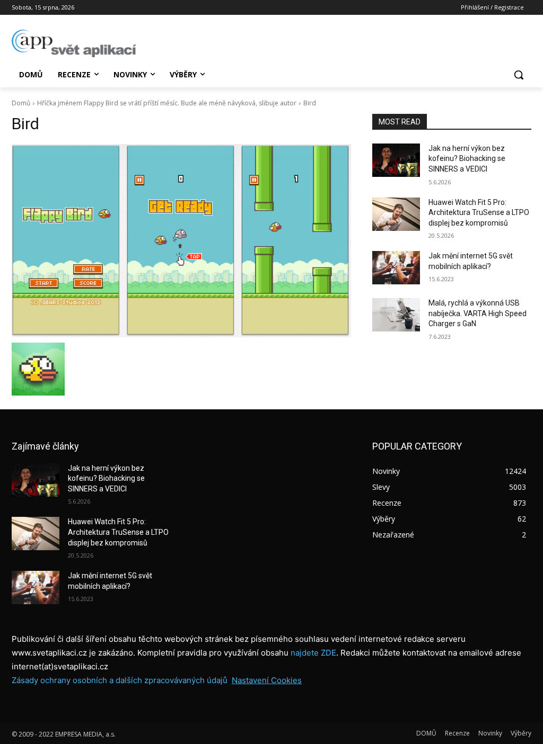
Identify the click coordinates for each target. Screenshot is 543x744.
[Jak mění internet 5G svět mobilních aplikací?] (396, 267)
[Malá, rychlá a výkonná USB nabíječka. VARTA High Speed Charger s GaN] (396, 314)
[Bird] (181, 240)
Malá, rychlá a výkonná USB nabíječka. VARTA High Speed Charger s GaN (477, 313)
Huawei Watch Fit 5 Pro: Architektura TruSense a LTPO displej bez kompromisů (478, 212)
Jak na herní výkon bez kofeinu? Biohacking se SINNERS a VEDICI (466, 158)
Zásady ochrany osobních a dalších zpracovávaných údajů (119, 680)
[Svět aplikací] (74, 43)
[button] (518, 74)
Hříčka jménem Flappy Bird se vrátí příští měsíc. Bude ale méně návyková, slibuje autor (166, 102)
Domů (21, 102)
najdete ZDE (313, 653)
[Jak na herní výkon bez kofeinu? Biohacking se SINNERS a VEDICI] (396, 160)
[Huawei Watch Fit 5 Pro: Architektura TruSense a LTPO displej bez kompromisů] (396, 214)
